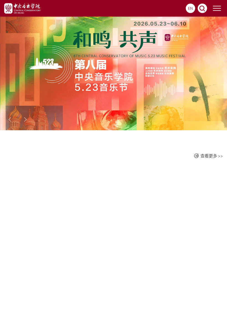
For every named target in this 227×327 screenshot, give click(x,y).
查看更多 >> (211, 156)
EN (190, 8)
